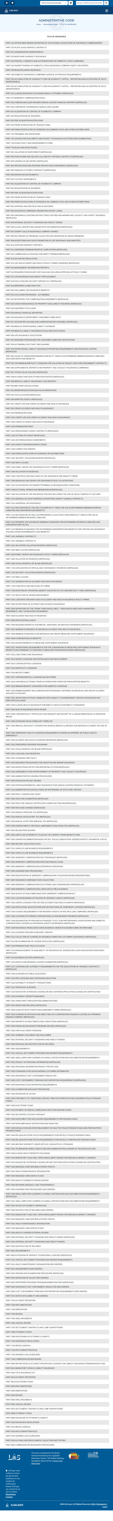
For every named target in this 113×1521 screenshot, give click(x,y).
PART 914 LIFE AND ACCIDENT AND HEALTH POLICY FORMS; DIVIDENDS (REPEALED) (42, 263)
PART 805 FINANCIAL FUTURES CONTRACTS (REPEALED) (31, 170)
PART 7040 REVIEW (14, 1314)
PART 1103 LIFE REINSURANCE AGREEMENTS (26, 440)
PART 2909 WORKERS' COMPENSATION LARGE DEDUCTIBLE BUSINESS (37, 889)
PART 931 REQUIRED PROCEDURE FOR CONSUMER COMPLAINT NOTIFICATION (40, 340)
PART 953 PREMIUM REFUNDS (19, 413)
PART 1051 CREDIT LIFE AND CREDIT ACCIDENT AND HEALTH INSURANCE (38, 417)
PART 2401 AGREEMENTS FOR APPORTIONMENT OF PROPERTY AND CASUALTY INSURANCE (46, 772)
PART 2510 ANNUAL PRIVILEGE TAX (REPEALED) (27, 812)
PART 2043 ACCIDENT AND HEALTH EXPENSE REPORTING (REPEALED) (37, 740)
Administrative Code (50, 24)
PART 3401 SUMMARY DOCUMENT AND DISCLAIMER (28, 1035)
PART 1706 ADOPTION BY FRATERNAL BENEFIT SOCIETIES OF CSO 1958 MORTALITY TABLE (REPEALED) (51, 591)
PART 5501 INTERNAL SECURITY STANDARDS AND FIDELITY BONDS (35, 1242)
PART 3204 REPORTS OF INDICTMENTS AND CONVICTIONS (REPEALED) (37, 1022)
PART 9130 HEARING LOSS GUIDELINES (23, 1436)
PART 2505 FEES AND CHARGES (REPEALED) (25, 808)
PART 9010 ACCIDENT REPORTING (21, 1377)
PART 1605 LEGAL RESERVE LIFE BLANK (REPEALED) (29, 563)
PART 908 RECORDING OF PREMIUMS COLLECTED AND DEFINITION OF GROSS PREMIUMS (45, 236)
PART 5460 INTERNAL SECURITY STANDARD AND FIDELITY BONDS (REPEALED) (40, 1237)
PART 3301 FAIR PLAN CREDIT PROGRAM (23, 1031)
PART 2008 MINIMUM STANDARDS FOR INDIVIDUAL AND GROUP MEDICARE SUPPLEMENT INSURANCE (50, 634)
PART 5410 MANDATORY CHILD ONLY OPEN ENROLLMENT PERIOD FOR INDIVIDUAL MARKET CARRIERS (51, 1215)
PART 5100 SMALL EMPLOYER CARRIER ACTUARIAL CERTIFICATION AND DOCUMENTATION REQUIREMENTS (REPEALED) (53, 1195)
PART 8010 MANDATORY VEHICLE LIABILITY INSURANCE (30, 1368)
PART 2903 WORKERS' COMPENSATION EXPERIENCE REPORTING (34, 866)
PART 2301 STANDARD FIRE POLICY (21, 758)
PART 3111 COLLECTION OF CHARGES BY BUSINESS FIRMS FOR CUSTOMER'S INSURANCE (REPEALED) (51, 937)
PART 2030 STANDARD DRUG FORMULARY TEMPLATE (29, 721)
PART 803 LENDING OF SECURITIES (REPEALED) (27, 161)
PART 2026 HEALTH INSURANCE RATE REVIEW (26, 709)
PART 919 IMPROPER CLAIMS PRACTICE (23, 286)
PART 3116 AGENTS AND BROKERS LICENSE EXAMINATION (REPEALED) (37, 962)
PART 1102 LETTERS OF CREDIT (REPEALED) (25, 435)
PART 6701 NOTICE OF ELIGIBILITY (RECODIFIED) (27, 1296)
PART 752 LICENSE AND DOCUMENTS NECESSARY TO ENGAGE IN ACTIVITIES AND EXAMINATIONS (48, 139)
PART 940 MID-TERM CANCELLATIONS (22, 386)
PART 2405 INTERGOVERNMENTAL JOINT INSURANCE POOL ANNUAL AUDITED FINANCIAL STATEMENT (50, 785)
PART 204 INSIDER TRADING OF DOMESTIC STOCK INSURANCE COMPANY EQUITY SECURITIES (47, 66)
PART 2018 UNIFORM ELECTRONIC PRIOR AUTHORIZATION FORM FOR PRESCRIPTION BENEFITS (48, 682)
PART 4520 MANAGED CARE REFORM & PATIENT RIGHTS (30, 1167)
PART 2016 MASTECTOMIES (18, 673)
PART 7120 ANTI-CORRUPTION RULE (21, 1350)
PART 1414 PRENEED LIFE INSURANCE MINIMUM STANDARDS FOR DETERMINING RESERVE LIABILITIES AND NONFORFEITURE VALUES (53, 523)
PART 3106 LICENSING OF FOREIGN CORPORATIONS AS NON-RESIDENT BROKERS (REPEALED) (47, 916)
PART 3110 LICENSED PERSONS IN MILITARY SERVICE (29, 932)
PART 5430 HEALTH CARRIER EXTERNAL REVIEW (27, 1233)
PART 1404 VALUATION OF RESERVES (22, 472)
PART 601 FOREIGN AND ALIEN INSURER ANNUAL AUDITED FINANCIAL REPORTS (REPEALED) (46, 102)
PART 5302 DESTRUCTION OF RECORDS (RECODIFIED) (29, 1210)
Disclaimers (101, 1504)
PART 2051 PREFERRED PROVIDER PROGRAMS (26, 745)
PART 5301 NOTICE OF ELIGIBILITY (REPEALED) (26, 1206)
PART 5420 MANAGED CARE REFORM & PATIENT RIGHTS (30, 1219)
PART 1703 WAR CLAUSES (17, 577)
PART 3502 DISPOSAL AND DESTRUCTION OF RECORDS (30, 1044)
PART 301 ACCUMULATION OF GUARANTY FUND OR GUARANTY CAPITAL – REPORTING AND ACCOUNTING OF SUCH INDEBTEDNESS (56, 80)
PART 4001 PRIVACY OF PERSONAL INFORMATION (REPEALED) (33, 1062)
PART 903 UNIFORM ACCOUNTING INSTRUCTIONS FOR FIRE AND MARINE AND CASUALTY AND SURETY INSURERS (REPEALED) (55, 216)
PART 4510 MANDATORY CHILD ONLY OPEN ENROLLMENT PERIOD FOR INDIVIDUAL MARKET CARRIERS (51, 1158)
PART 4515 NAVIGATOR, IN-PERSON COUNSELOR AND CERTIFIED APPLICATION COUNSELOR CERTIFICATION (53, 1162)
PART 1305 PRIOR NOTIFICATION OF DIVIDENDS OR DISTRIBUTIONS (35, 454)
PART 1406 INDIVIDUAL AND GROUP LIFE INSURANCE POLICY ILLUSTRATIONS (39, 481)
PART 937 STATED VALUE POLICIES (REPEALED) (27, 372)
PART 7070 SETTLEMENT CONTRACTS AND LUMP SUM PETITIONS (34, 1327)
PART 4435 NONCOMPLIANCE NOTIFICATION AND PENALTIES (32, 1124)
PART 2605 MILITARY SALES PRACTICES (23, 844)
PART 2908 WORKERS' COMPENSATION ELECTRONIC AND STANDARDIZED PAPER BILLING (45, 885)
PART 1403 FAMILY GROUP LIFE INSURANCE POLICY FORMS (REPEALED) (37, 467)
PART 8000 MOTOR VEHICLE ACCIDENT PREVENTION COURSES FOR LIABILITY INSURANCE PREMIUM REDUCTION (55, 1364)
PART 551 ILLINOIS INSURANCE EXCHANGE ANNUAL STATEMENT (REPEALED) (39, 93)
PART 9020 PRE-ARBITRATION (19, 1386)
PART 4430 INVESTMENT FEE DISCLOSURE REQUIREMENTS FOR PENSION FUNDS (41, 1119)
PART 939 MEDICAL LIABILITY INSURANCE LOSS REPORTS (31, 381)
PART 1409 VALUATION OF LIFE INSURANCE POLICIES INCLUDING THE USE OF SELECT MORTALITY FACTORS (53, 494)
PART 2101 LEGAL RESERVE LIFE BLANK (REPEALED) (29, 749)
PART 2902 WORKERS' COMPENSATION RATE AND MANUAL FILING (34, 862)
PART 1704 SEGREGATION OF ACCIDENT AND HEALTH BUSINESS (34, 582)
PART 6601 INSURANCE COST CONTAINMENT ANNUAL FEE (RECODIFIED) (37, 1287)
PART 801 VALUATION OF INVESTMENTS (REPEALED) (29, 152)
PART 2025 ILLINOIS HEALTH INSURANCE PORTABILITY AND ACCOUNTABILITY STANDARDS (45, 705)
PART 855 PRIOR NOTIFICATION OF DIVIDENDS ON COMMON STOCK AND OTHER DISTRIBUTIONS (47, 202)
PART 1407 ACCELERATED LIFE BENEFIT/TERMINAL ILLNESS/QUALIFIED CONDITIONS (43, 485)
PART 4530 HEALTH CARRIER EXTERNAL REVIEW (27, 1180)
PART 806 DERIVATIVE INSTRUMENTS (22, 175)
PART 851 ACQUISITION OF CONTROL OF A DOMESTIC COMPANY (33, 184)
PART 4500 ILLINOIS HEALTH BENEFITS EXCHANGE (28, 1153)
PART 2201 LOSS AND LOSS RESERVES (23, 754)
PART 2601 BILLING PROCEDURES (20, 830)
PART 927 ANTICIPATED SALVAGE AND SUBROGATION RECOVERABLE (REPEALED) (42, 322)
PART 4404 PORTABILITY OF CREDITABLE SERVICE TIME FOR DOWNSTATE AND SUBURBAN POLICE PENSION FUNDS (53, 1099)
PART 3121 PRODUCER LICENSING (21, 987)
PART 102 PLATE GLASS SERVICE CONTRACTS (26, 47)
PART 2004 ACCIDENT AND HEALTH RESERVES (26, 616)
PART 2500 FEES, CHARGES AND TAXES (23, 794)
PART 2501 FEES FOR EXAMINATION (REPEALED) (27, 799)
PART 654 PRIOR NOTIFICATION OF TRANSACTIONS (28, 125)
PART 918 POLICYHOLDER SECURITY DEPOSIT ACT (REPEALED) (34, 281)
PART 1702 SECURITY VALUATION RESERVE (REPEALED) (30, 572)
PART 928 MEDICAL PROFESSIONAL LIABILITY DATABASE (30, 326)
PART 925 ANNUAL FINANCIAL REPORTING (24, 313)
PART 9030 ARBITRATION (16, 1391)
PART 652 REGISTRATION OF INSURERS (23, 116)
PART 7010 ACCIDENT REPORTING (21, 1300)
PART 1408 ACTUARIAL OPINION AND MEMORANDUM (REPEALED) (34, 490)
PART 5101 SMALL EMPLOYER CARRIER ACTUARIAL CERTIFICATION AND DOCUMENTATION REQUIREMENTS (53, 1201)
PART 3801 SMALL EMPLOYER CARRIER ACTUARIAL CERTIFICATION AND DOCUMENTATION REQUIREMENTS (53, 1058)
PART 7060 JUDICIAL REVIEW (18, 1323)
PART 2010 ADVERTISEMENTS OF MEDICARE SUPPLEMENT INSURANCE (37, 643)
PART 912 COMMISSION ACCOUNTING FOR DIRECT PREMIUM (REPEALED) (38, 254)
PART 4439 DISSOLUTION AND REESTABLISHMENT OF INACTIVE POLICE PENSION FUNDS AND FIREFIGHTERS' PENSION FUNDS (53, 1129)
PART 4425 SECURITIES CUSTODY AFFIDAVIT (25, 1114)
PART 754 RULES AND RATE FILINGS (21, 148)
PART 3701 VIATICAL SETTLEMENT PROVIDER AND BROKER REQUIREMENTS (39, 1053)
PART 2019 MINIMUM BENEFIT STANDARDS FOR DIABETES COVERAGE (36, 686)
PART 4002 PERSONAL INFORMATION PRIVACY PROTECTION (32, 1067)
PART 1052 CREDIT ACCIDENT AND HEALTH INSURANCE (30, 422)
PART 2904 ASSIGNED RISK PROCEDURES (24, 871)
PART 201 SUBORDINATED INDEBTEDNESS (24, 52)
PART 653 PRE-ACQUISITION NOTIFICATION (24, 120)
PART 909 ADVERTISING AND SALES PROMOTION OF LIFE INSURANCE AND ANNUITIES (43, 241)
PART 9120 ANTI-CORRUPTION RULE (21, 1431)
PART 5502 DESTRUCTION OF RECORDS (23, 1246)
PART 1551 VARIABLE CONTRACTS (21, 541)
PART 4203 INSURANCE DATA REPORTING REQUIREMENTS (31, 1085)
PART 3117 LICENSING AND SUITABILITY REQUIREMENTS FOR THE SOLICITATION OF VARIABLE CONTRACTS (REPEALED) (53, 968)
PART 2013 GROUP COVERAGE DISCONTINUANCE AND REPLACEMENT (36, 659)
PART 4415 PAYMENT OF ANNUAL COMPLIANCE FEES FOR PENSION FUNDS (38, 1110)
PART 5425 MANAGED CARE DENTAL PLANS (25, 1228)
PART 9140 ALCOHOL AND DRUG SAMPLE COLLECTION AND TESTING (36, 1440)
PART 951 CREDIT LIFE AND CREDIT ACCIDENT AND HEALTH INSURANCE (37, 404)
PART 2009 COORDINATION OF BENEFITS (23, 638)
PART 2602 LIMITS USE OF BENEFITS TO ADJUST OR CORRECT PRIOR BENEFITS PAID (43, 835)
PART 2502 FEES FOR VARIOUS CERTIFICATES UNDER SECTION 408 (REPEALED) (41, 803)
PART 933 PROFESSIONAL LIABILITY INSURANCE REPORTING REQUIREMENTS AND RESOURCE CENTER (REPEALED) (51, 350)
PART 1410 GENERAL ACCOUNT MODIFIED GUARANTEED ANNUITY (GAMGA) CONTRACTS (44, 499)
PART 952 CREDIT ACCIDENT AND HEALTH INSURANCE (30, 408)
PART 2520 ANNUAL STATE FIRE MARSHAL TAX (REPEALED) (31, 821)
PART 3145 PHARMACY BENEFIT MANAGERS (25, 996)
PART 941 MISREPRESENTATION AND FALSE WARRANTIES (31, 390)
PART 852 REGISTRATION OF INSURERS (23, 188)
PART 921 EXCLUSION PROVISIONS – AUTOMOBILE (28, 295)
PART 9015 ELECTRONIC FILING (19, 1382)
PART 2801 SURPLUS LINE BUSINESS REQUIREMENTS (29, 853)
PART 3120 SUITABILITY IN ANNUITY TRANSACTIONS (28, 983)
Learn (104, 1507)
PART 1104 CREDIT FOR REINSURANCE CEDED (26, 445)
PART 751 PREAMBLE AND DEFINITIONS (23, 134)
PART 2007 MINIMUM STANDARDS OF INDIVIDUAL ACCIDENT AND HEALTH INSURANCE (43, 629)
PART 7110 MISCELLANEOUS (18, 1346)
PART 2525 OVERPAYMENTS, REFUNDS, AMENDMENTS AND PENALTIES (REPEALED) (42, 826)
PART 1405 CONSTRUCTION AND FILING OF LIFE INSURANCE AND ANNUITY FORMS (42, 476)
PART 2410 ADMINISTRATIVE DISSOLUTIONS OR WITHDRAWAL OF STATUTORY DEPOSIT (44, 790)
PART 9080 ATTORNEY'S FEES (19, 1413)
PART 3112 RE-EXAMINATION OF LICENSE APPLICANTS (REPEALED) (35, 941)
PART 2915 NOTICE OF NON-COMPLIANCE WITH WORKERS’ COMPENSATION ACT (41, 894)
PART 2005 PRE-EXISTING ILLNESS (21, 620)
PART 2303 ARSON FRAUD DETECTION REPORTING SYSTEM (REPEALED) (37, 767)
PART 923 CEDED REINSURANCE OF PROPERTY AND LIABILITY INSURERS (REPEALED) (44, 304)
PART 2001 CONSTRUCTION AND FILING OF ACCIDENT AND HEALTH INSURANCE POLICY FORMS (47, 600)
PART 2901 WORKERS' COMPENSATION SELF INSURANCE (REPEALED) (36, 857)
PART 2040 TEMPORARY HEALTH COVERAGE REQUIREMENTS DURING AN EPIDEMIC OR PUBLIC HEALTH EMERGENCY (51, 734)
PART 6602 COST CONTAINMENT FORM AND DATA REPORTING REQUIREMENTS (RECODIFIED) (46, 1291)
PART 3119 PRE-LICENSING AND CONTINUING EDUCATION (31, 978)
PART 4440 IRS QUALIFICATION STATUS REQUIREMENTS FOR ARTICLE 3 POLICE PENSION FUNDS (48, 1135)
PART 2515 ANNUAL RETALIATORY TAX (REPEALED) (28, 817)
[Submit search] (106, 3)
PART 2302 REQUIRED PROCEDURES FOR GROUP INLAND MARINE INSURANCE (40, 763)
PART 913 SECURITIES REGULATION (21, 259)
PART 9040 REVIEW (14, 1395)
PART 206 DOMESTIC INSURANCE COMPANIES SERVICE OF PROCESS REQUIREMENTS (43, 75)
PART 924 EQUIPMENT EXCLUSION (21, 308)
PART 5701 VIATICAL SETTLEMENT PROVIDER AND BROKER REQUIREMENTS (39, 1260)
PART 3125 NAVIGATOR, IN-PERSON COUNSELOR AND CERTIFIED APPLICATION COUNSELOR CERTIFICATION (53, 992)
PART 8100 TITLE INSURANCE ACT (20, 1373)
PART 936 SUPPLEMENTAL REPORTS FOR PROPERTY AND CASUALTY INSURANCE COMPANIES (47, 368)
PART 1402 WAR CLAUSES (17, 463)
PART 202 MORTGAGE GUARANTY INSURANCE (26, 56)
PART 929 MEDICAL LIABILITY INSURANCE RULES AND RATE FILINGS (35, 331)
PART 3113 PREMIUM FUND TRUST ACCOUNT (25, 946)
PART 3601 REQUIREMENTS (18, 1049)
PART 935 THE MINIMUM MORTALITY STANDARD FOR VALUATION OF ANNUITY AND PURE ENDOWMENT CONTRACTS (56, 363)
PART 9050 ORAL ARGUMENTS (19, 1400)
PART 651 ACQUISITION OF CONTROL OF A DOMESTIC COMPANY (33, 111)
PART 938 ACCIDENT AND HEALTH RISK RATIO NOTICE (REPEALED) (35, 377)
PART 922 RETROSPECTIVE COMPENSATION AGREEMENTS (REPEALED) (37, 299)
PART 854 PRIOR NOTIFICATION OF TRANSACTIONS (28, 197)
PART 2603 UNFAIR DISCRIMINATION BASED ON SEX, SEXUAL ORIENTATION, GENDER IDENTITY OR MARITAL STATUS (56, 839)
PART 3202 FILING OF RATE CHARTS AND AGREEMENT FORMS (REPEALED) (38, 1010)
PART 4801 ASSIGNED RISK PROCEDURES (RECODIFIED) (30, 1189)
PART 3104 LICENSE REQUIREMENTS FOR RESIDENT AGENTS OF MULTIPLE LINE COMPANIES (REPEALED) (52, 912)
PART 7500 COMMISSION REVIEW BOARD (23, 1359)
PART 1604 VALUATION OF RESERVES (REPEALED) (28, 559)
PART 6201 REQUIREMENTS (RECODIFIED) (24, 1269)
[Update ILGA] (70, 3)
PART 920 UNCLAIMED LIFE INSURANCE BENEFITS (28, 290)
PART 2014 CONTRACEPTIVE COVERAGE (23, 664)
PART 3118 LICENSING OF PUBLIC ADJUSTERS (26, 974)
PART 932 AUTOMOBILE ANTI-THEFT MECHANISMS (27, 344)
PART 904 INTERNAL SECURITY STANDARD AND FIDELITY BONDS (34, 222)
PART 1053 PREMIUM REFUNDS (19, 426)
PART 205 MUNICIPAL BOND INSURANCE (23, 70)
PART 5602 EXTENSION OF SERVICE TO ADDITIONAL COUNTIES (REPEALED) (39, 1255)
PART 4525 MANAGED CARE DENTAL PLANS (25, 1176)
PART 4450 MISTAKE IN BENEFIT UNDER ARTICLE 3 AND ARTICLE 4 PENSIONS (39, 1144)
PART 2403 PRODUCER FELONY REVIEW (23, 781)
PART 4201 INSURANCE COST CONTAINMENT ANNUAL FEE (31, 1076)
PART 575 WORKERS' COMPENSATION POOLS (25, 98)
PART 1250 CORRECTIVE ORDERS (20, 449)
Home (39, 24)
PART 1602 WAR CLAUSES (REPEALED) (23, 550)
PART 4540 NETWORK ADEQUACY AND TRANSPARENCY (30, 1185)
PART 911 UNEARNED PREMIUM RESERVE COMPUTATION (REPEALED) (36, 250)
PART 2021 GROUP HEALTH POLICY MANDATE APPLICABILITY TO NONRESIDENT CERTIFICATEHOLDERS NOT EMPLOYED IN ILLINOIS (53, 699)
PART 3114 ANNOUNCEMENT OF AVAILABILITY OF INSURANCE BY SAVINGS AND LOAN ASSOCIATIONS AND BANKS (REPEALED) (55, 951)
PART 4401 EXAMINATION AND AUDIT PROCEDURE (28, 1089)
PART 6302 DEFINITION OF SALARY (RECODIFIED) (27, 1278)
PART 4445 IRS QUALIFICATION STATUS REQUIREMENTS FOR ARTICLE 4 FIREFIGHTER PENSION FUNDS (51, 1140)
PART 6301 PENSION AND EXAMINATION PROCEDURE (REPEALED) (35, 1273)
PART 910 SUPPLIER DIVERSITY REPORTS (24, 245)
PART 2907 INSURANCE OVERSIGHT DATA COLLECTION (30, 880)
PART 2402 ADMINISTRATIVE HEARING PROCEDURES (29, 776)
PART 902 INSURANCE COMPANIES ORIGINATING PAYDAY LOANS (34, 211)
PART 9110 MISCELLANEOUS (18, 1427)
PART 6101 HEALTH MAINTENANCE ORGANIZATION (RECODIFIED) (34, 1264)
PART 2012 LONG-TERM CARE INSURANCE (24, 655)
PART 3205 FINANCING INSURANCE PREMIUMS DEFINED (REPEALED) (36, 1026)
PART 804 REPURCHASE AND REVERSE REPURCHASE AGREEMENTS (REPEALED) (42, 166)
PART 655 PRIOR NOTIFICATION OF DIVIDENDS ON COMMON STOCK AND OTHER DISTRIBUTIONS (47, 130)
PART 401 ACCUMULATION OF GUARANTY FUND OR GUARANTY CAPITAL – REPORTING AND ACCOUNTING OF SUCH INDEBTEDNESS (56, 87)
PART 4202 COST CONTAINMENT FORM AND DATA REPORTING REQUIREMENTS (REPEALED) (46, 1080)
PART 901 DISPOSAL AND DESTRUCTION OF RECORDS (29, 206)
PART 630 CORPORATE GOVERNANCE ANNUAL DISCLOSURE (32, 107)
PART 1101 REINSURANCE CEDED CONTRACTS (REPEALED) (32, 431)
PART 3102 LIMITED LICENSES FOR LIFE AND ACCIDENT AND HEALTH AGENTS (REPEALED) (45, 903)
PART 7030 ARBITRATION (16, 1309)
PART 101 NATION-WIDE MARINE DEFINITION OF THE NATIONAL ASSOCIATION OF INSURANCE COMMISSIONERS (54, 43)
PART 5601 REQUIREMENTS (18, 1251)
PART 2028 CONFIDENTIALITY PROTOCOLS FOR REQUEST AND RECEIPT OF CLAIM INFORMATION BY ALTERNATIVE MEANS (55, 715)
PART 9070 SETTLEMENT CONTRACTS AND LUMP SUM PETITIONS (34, 1409)
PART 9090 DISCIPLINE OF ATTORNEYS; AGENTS (27, 1418)
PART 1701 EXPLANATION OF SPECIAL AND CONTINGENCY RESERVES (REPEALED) (42, 568)
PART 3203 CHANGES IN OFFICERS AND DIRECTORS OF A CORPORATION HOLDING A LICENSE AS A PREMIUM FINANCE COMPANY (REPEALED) (53, 1015)
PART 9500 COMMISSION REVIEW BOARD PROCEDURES (30, 1445)
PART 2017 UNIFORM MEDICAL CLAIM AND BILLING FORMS (31, 677)
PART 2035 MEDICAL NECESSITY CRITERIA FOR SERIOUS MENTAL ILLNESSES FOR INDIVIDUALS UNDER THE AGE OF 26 (56, 727)
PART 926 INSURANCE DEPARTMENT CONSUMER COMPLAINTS (33, 317)
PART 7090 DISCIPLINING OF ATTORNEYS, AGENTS (28, 1337)
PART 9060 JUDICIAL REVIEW (18, 1404)
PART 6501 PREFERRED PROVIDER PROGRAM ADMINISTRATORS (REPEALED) (40, 1282)
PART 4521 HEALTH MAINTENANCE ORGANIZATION (28, 1171)
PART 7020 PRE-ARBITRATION (19, 1305)
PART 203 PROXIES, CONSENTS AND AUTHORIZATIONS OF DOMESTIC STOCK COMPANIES (45, 61)
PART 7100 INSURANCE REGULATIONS (22, 1341)
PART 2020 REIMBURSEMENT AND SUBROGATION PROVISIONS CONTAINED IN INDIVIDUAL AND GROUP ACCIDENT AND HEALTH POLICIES (55, 692)
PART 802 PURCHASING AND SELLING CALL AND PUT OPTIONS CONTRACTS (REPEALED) (44, 157)
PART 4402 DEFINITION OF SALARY (21, 1094)
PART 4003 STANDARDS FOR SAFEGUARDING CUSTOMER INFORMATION (37, 1071)
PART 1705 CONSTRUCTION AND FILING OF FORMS (28, 586)
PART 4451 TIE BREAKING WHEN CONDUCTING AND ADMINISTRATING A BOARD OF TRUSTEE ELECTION (51, 1149)
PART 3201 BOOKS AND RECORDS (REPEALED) (26, 1005)
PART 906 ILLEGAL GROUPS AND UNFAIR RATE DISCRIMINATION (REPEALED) (39, 227)
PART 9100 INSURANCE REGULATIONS (22, 1422)
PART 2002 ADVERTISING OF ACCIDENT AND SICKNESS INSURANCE (35, 604)
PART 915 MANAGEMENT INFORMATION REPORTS (27, 268)
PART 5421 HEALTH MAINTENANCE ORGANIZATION (28, 1224)
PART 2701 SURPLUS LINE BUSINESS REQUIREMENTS (29, 848)
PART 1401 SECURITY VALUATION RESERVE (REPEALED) (30, 458)
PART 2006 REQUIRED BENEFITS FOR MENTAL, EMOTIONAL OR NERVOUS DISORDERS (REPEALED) (49, 625)
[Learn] (12, 3)
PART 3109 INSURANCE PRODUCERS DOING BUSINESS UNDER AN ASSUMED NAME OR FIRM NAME (49, 928)
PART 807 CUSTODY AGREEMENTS (21, 179)
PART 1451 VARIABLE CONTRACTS (21, 536)
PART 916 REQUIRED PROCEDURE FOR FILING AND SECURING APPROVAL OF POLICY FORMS (46, 272)
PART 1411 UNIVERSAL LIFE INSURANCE (23, 503)
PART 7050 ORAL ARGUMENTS (19, 1318)
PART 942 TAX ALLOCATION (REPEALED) (23, 395)
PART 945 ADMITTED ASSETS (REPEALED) (24, 399)
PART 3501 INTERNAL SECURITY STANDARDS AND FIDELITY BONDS (35, 1040)
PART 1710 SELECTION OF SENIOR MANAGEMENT (27, 595)
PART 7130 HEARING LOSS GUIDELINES (23, 1355)
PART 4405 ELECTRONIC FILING (19, 1105)
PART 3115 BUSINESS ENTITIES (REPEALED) (25, 958)
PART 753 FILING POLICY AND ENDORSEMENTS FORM (29, 143)
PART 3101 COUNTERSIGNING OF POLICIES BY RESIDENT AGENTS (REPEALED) (40, 898)
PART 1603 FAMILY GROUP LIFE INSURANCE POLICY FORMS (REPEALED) (37, 554)
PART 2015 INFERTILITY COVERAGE (21, 668)
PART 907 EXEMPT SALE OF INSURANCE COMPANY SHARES (32, 232)
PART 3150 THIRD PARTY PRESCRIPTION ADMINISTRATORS (31, 1001)
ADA (93, 1504)
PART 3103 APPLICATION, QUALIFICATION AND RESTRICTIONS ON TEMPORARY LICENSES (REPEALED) (50, 907)
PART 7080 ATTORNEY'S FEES (19, 1332)
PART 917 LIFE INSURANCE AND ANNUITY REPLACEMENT (31, 277)
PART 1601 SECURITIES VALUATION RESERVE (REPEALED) (31, 545)
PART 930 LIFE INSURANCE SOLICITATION (24, 335)
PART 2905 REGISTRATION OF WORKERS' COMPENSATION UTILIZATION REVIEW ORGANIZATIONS (48, 875)
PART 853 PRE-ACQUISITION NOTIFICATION (24, 193)
